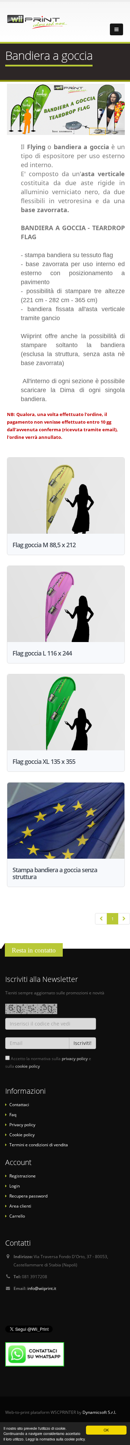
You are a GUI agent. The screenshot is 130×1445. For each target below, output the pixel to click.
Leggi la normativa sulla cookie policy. (56, 1439)
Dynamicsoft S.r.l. (99, 1412)
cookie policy (27, 1066)
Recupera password (28, 1196)
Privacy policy (22, 1124)
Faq (12, 1114)
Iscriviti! (82, 1043)
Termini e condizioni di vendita (38, 1144)
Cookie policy (22, 1134)
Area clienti (20, 1206)
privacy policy (75, 1058)
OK (106, 1430)
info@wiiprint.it (41, 1288)
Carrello (17, 1216)
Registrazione (22, 1175)
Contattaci (19, 1104)
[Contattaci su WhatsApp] (34, 1353)
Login (14, 1186)
